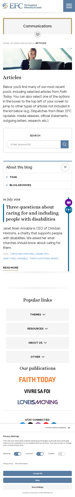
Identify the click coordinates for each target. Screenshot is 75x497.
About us (35, 342)
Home (6, 43)
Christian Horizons (22, 254)
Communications (37, 26)
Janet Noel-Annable (15, 258)
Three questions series (43, 258)
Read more (10, 267)
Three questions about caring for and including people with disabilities (32, 213)
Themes (36, 314)
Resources (35, 328)
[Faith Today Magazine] (37, 379)
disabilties (42, 254)
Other (36, 356)
